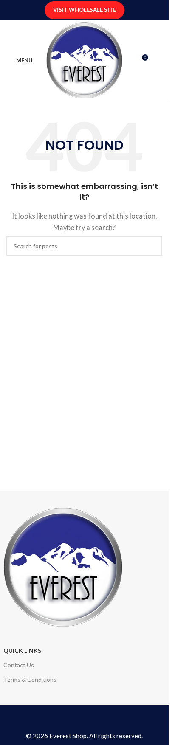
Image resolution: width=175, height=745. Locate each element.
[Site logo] (84, 59)
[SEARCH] (152, 246)
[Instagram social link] (77, 720)
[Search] (159, 60)
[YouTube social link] (84, 720)
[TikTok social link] (98, 720)
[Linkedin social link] (91, 720)
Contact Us (18, 665)
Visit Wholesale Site (84, 9)
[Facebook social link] (70, 720)
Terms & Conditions (29, 679)
